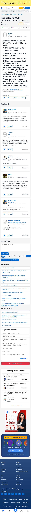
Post (16, 305)
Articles (3, 462)
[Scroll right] (29, 11)
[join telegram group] (23, 494)
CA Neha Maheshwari (14, 220)
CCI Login (24, 506)
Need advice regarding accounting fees (13, 303)
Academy (4, 11)
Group (20, 482)
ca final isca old (6, 325)
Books (18, 11)
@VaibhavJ (11, 156)
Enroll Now (24, 379)
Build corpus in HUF (8, 348)
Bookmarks (4, 479)
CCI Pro (18, 484)
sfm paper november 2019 (9, 319)
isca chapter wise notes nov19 (10, 312)
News (17, 462)
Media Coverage (23, 499)
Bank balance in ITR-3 (8, 268)
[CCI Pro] (15, 421)
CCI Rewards (4, 484)
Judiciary (3, 469)
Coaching (12, 11)
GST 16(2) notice (6, 295)
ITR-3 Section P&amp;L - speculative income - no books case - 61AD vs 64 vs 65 (15, 344)
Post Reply (5, 253)
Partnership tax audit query (9, 285)
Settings (3, 471)
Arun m (10, 33)
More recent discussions (7, 305)
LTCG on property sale (9, 336)
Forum (2, 464)
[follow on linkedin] (12, 494)
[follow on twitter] (2, 494)
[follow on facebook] (5, 494)
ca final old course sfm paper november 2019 (14, 322)
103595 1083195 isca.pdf (16, 89)
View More (23, 358)
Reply (10, 97)
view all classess (14, 406)
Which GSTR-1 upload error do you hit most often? (14, 340)
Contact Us (17, 506)
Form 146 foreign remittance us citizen (12, 292)
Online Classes (15, 371)
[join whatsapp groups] (19, 494)
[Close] (29, 2)
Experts (18, 464)
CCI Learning (19, 479)
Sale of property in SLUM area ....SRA (13, 333)
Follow (23, 97)
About (4, 499)
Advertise (5, 502)
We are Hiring (13, 499)
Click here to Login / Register (10, 260)
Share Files (19, 467)
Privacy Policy (7, 506)
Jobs (23, 11)
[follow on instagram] (9, 494)
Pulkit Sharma (12, 109)
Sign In (27, 8)
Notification (19, 469)
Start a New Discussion (15, 363)
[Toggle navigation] (13, 8)
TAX (2, 475)
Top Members (4, 482)
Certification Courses (22, 471)
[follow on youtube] (16, 494)
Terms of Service (15, 502)
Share (17, 97)
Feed (2, 477)
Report (27, 95)
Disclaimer (25, 502)
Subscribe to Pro (16, 451)
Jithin (9, 174)
